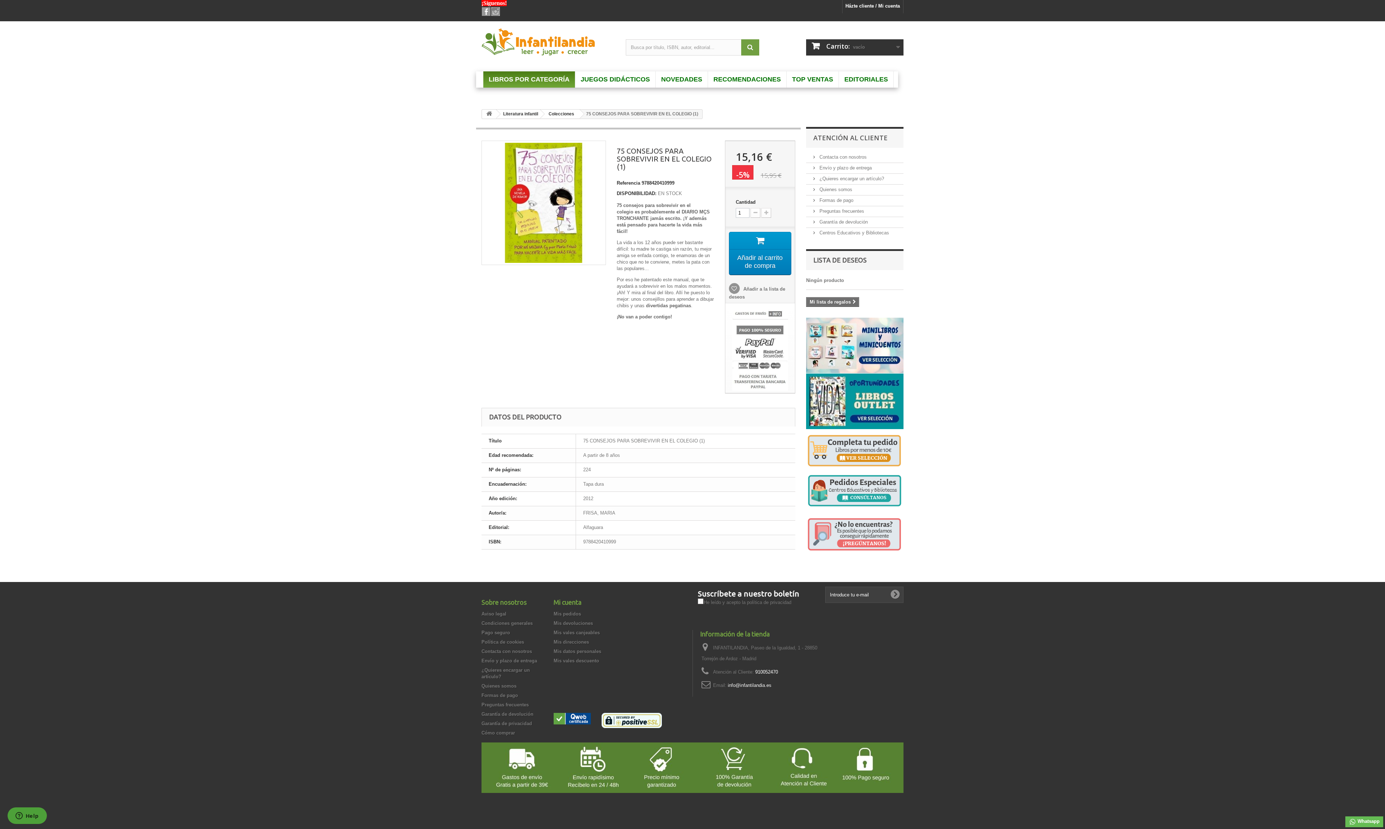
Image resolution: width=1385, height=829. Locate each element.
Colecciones (561, 113)
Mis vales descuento (576, 660)
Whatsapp (1368, 821)
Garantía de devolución (843, 222)
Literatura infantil (520, 113)
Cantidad (746, 202)
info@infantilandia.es (749, 685)
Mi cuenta (567, 602)
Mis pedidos (567, 614)
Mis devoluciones (573, 623)
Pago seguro (496, 632)
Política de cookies (503, 642)
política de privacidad (769, 602)
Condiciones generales (507, 623)
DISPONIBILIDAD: (636, 193)
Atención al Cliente (850, 137)
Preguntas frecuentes (841, 211)
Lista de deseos (840, 260)
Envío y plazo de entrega (845, 168)
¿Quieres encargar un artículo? (851, 178)
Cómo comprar (498, 733)
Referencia (628, 183)
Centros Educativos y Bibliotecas (853, 232)
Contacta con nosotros (842, 157)
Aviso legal (494, 614)
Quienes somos (835, 189)
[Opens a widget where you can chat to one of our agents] (27, 816)
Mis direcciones (571, 642)
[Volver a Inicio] (489, 114)
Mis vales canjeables (577, 632)
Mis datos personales (577, 651)
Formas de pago (835, 200)
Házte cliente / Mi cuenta (872, 6)
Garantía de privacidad (507, 723)
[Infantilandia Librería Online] (548, 44)
